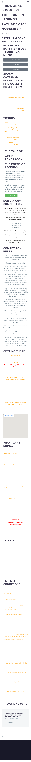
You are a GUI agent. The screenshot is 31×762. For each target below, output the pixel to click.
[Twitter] (16, 744)
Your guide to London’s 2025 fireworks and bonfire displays (14, 715)
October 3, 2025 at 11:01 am (12, 719)
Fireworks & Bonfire (21, 4)
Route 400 (7, 407)
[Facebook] (14, 744)
